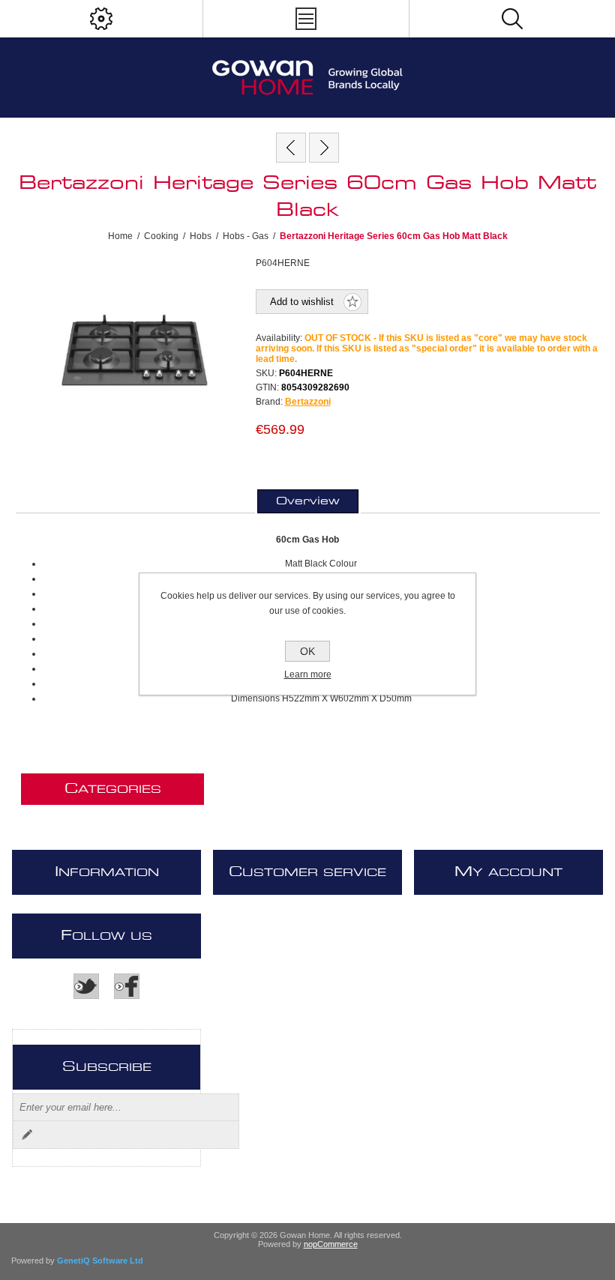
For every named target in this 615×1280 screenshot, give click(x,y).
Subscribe (27, 1134)
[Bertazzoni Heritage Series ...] (291, 148)
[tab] (307, 501)
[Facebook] (127, 986)
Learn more (308, 674)
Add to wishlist (302, 301)
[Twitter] (86, 986)
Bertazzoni (308, 401)
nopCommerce (331, 1244)
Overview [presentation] (308, 501)
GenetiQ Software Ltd (100, 1260)
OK (307, 651)
